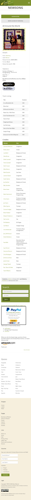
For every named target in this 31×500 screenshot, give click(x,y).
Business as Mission (6, 417)
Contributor (6, 471)
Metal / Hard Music (20, 379)
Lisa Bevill (5, 153)
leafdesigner (7, 328)
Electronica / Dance (20, 370)
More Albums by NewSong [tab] (15, 21)
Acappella (3, 362)
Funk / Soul (18, 372)
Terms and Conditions (6, 442)
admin (9, 279)
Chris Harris (6, 199)
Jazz (16, 376)
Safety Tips (4, 440)
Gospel (3, 374)
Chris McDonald (7, 229)
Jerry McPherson (7, 233)
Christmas (3, 367)
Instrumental (4, 376)
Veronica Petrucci (7, 251)
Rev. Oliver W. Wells (8, 267)
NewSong (8, 55)
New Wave (18, 381)
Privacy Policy (4, 438)
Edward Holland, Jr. (8, 216)
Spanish (3, 393)
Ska (2, 391)
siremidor (7, 331)
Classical (18, 367)
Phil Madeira (6, 222)
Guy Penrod (6, 248)
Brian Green (6, 189)
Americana (18, 362)
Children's (18, 365)
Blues (2, 365)
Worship (18, 393)
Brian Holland (6, 212)
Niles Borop (6, 156)
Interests (3, 465)
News (2, 408)
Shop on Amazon (5, 418)
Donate (3, 425)
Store (2, 435)
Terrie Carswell (6, 162)
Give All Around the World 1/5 (11, 72)
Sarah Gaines (6, 179)
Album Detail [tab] (15, 16)
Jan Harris (5, 203)
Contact (3, 423)
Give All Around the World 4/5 (15, 72)
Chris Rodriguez (7, 254)
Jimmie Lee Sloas (7, 257)
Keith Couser (6, 166)
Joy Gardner (6, 182)
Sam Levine (6, 219)
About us (3, 433)
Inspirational (19, 374)
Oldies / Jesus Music (6, 384)
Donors (3, 444)
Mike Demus (6, 169)
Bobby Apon (6, 149)
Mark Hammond (7, 194)
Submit (3, 422)
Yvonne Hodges (7, 209)
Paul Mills (5, 242)
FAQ (2, 437)
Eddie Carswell (6, 159)
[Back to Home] (7, 3)
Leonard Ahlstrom (7, 146)
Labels (2, 407)
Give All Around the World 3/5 (13, 72)
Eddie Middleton (7, 237)
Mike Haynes (6, 206)
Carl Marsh (6, 225)
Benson (7, 57)
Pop (17, 384)
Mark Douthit (6, 172)
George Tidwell (7, 264)
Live (2, 379)
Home (2, 405)
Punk (2, 386)
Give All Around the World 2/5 (12, 72)
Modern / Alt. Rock (5, 381)
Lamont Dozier (7, 175)
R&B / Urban (19, 386)
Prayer (2, 420)
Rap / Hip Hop (4, 388)
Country (3, 370)
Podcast (5, 469)
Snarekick (4, 280)
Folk (2, 372)
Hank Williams (6, 270)
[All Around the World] (14, 39)
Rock (17, 388)
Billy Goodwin (6, 185)
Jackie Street (6, 261)
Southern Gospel (20, 391)
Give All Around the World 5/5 (16, 72)
